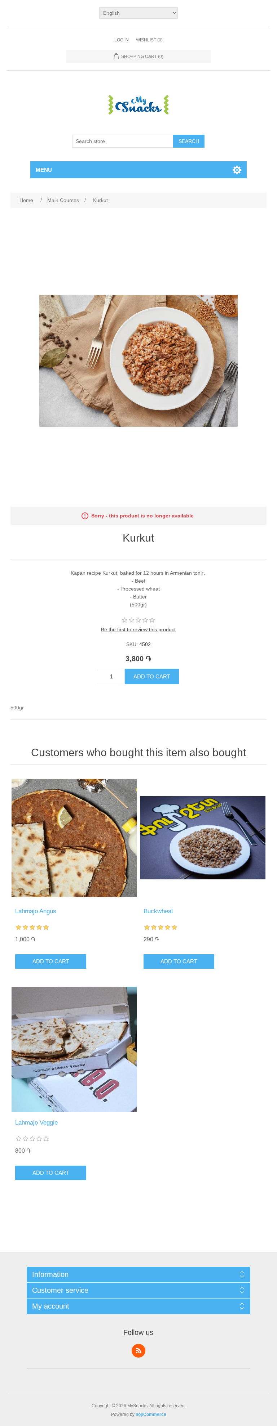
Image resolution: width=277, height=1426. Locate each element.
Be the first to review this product (138, 629)
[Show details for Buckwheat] (202, 838)
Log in (121, 39)
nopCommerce (151, 1414)
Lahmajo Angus (35, 911)
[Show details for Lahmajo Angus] (74, 838)
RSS (138, 1351)
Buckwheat (158, 911)
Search (189, 141)
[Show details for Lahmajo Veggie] (74, 1049)
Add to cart (151, 676)
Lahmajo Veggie (36, 1122)
